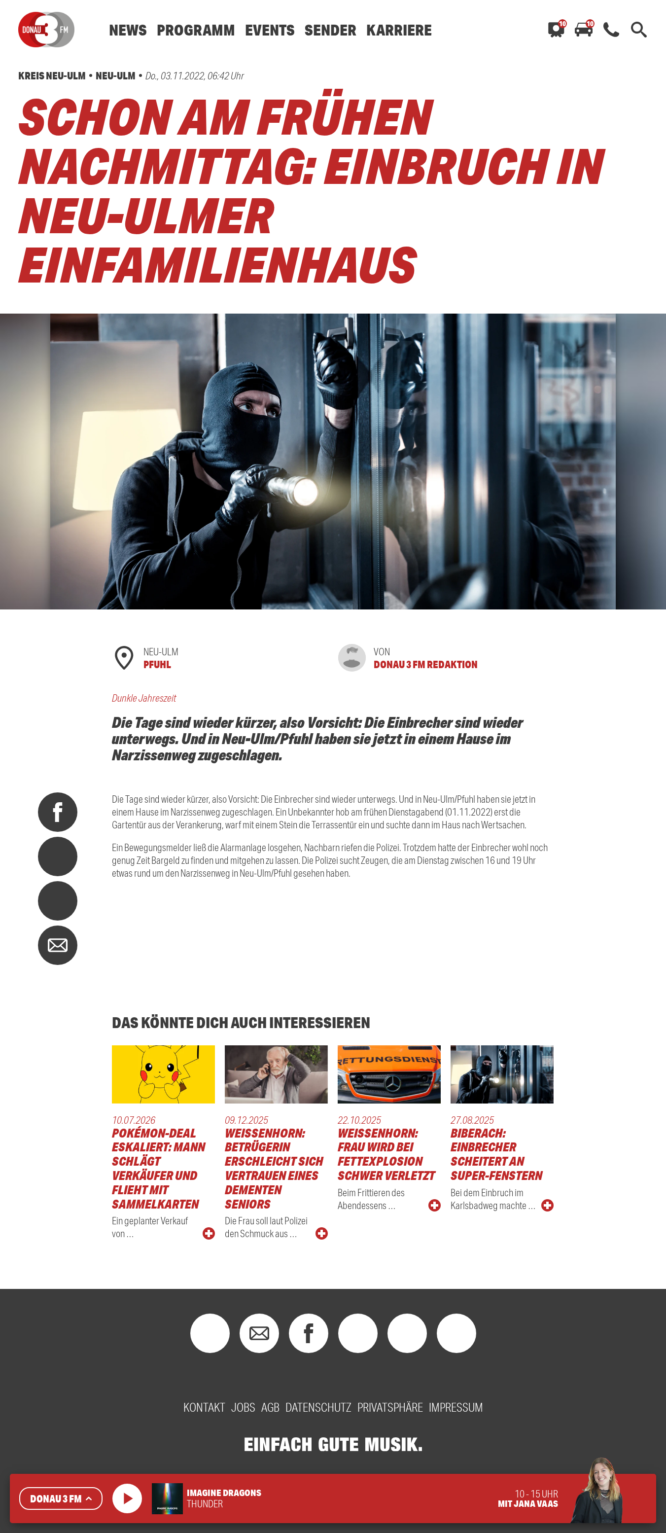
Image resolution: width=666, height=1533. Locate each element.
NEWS (128, 29)
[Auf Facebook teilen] (57, 812)
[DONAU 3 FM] (46, 29)
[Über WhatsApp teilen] (57, 901)
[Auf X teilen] (57, 856)
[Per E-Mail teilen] (57, 945)
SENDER (330, 29)
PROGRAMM (196, 29)
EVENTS (270, 29)
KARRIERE (399, 29)
